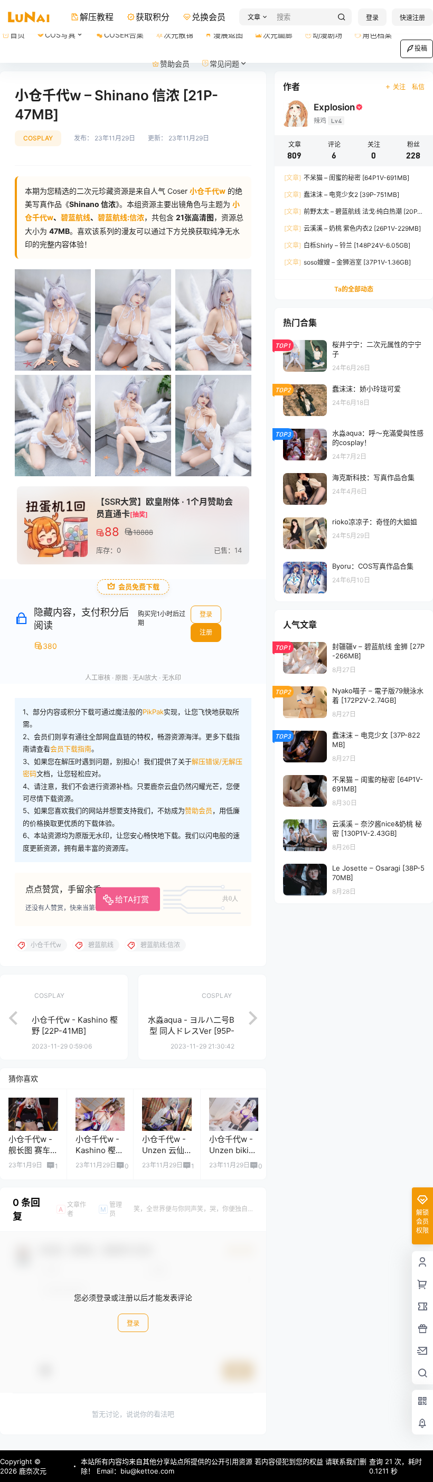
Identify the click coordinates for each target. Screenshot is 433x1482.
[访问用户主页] (33, 1114)
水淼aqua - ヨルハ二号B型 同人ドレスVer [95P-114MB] (191, 1031)
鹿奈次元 (31, 1471)
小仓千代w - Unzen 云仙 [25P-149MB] (166, 1150)
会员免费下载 (138, 587)
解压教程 (97, 17)
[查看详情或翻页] (8, 1017)
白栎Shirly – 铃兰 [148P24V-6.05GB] (347, 245)
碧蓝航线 (75, 217)
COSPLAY (38, 138)
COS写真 (60, 34)
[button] (255, 17)
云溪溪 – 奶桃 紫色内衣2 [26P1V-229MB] (352, 228)
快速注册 (412, 18)
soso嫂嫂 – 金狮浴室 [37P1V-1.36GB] (347, 262)
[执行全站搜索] (341, 17)
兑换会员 (208, 17)
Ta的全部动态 (353, 289)
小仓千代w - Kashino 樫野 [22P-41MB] (100, 1150)
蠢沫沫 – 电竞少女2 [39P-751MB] (341, 195)
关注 (399, 87)
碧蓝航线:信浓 (121, 217)
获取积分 (153, 17)
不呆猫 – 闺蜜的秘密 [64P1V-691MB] (346, 178)
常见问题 (224, 63)
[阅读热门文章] (354, 355)
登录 (372, 18)
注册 (206, 632)
